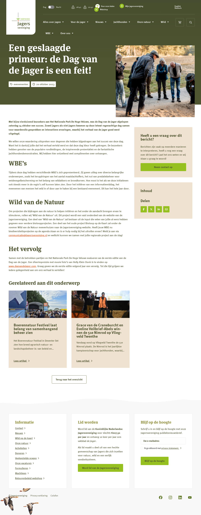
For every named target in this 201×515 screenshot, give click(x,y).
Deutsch (178, 8)
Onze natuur (21, 443)
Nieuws (19, 433)
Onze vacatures (23, 463)
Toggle (51, 7)
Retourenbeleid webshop (28, 478)
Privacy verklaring (38, 495)
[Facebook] (160, 497)
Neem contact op (163, 167)
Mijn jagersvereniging (134, 6)
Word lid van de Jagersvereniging (100, 468)
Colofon (54, 495)
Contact (19, 428)
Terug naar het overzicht (69, 379)
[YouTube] (189, 497)
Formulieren (21, 468)
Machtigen (20, 473)
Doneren (19, 453)
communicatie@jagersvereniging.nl (28, 235)
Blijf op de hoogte (155, 461)
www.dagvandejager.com (22, 266)
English (178, 6)
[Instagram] (170, 497)
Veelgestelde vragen (26, 458)
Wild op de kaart (24, 438)
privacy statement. (170, 448)
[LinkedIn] (180, 497)
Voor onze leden (107, 6)
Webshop (104, 9)
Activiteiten (21, 448)
